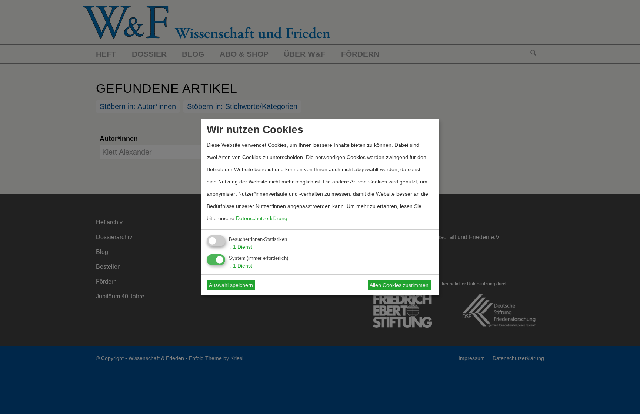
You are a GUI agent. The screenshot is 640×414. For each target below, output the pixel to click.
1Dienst (240, 247)
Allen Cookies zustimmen (399, 285)
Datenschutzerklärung (261, 218)
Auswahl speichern (231, 285)
